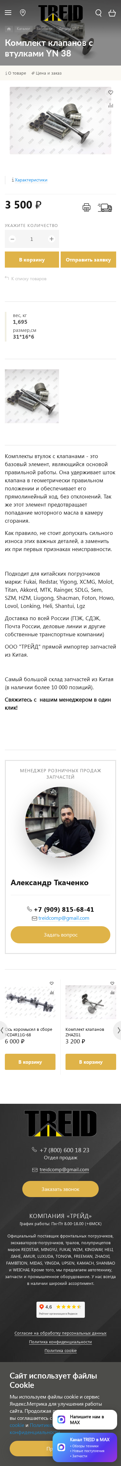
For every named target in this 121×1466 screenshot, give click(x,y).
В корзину (32, 259)
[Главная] (9, 29)
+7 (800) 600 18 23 (64, 1150)
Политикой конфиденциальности (35, 1428)
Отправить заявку (88, 259)
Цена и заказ (49, 73)
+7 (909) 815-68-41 (64, 908)
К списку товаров (28, 278)
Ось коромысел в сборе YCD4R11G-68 (28, 1031)
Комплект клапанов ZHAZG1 (85, 1031)
